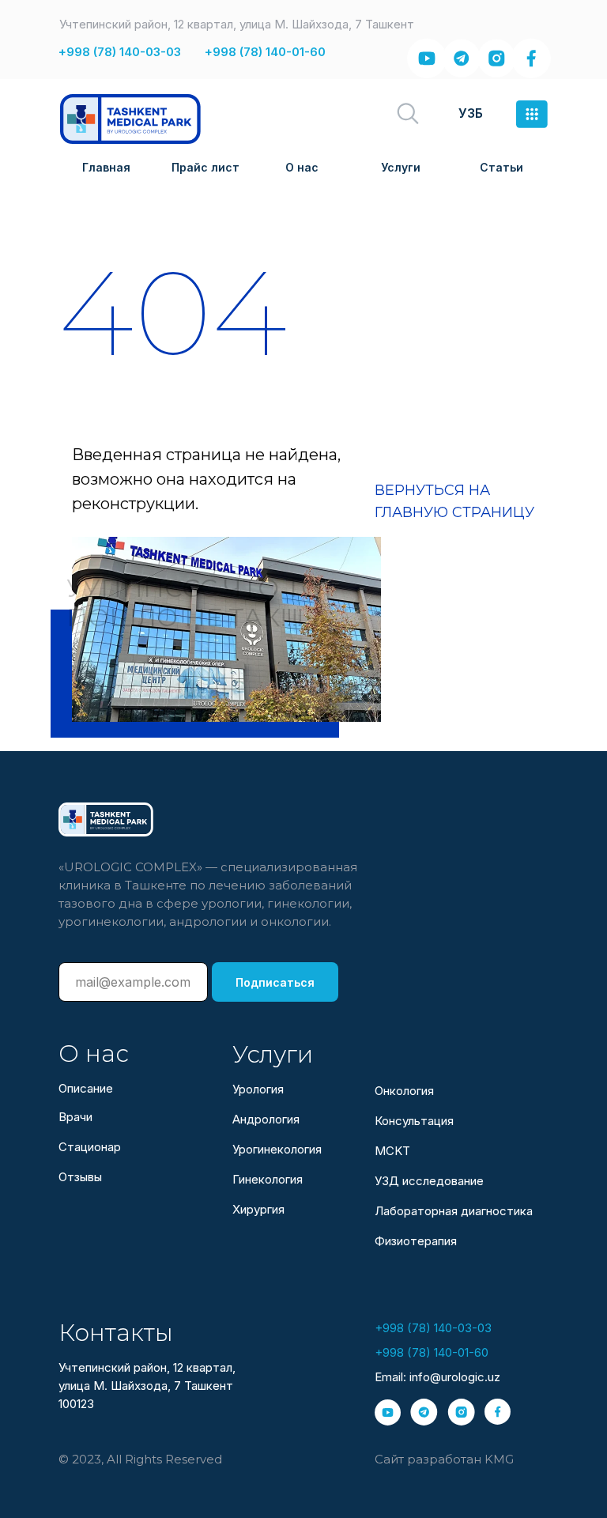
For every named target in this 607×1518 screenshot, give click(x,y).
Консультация (414, 1120)
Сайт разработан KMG (444, 1459)
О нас (302, 167)
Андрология (266, 1119)
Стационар (89, 1146)
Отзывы (80, 1176)
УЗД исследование (429, 1180)
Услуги (400, 167)
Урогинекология (277, 1149)
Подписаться (275, 982)
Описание (85, 1088)
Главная (106, 167)
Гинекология (267, 1179)
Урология (258, 1089)
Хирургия (258, 1209)
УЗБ (470, 113)
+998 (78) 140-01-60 (265, 51)
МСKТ (392, 1150)
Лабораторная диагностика (454, 1210)
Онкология (404, 1090)
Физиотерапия (416, 1240)
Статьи (501, 167)
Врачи (75, 1116)
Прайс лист (205, 167)
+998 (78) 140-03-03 (119, 51)
